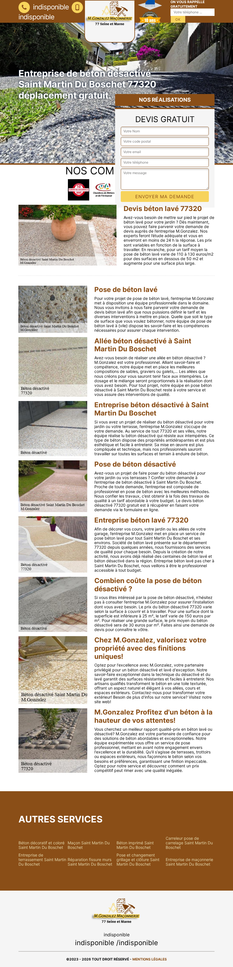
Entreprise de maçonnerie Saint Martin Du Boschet (189, 861)
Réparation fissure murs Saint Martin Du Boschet (90, 861)
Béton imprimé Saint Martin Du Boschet (135, 845)
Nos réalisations (165, 100)
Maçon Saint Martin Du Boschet (89, 845)
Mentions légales (149, 959)
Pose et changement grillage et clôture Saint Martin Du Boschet (137, 859)
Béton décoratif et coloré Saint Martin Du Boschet (41, 845)
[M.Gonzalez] (109, 21)
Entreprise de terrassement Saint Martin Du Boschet (42, 859)
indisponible (50, 7)
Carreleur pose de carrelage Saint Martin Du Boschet (189, 843)
